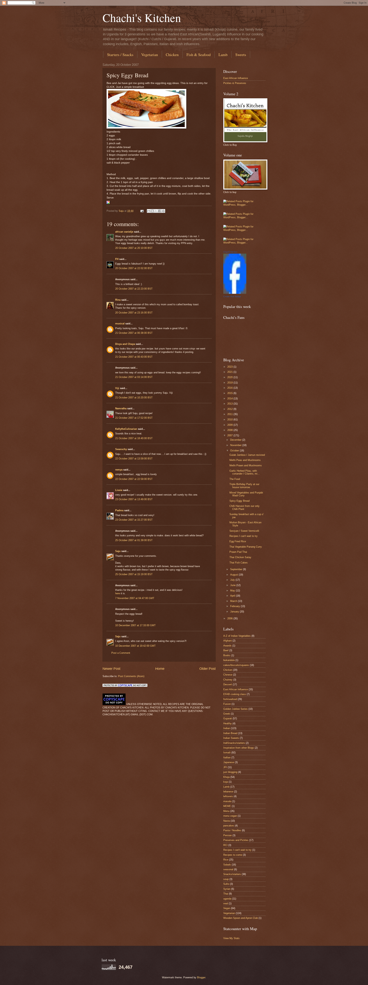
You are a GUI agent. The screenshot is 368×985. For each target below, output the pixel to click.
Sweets (240, 54)
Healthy (227, 723)
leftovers (228, 796)
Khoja (226, 777)
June (233, 585)
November (236, 445)
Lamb (223, 54)
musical (120, 323)
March (234, 601)
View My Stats (231, 938)
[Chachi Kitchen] (234, 292)
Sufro (226, 883)
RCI (225, 845)
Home (159, 669)
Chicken (172, 54)
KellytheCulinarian (126, 428)
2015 (230, 393)
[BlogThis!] (152, 211)
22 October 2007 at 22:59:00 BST (134, 479)
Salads (227, 864)
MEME (227, 806)
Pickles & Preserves (234, 83)
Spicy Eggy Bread (239, 500)
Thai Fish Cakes (238, 562)
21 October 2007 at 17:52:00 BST (134, 417)
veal (225, 903)
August (234, 574)
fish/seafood (230, 699)
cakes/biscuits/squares (236, 665)
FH (116, 259)
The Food (234, 479)
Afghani (227, 640)
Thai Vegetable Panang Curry (245, 546)
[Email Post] (142, 210)
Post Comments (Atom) (131, 676)
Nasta (226, 820)
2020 (230, 377)
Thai (225, 893)
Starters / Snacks (120, 54)
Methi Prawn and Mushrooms (245, 465)
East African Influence (235, 78)
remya (118, 469)
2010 (230, 419)
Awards (227, 645)
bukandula (229, 660)
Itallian (227, 757)
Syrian (226, 888)
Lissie (118, 490)
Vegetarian (149, 54)
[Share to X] (156, 211)
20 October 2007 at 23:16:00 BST (134, 312)
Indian (226, 728)
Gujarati (227, 718)
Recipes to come (232, 854)
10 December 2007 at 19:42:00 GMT (135, 645)
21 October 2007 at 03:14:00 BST (134, 377)
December (236, 439)
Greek (226, 713)
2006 (230, 618)
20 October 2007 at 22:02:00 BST (134, 268)
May (233, 590)
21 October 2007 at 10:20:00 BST (134, 397)
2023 (230, 366)
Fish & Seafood (198, 54)
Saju (118, 551)
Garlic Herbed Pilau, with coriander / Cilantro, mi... (244, 472)
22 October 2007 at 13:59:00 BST (134, 458)
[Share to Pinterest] (163, 211)
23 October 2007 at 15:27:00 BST (134, 519)
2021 (230, 371)
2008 (230, 430)
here (117, 593)
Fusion (227, 704)
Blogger (201, 977)
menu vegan (230, 815)
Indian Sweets (231, 738)
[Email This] (149, 211)
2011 (230, 414)
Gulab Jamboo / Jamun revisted (247, 454)
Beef (225, 650)
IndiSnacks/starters (234, 743)
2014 (230, 398)
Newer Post (111, 669)
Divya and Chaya (125, 344)
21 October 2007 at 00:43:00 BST (134, 356)
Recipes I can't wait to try (243, 536)
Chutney (227, 679)
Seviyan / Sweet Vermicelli (244, 530)
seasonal (228, 869)
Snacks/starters (232, 874)
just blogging (230, 772)
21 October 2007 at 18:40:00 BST (134, 438)
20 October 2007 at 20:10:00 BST (134, 248)
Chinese (227, 674)
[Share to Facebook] (160, 211)
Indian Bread (230, 733)
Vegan (226, 908)
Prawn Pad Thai (238, 551)
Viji (117, 388)
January (235, 611)
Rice (225, 859)
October (235, 450)
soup (226, 879)
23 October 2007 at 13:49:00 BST (134, 499)
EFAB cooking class (234, 694)
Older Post (207, 669)
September (236, 569)
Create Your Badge (232, 296)
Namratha (121, 408)
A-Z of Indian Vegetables (237, 635)
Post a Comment (120, 652)
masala (227, 801)
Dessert (227, 684)
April (233, 595)
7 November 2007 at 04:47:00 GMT (134, 598)
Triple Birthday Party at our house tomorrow (244, 485)
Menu (226, 811)
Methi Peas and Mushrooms (245, 460)
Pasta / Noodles (232, 830)
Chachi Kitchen (230, 252)
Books (226, 655)
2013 (230, 403)
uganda (227, 898)
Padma (119, 510)
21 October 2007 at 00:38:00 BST (134, 332)
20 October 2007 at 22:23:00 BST (134, 288)
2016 (230, 387)
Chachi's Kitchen (142, 17)
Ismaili (227, 752)
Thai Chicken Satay (240, 557)
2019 (230, 382)
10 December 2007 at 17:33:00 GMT (135, 625)
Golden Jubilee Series (235, 708)
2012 (230, 409)
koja (225, 781)
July (233, 579)
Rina (118, 299)
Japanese (228, 762)
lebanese (228, 791)
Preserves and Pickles (235, 840)
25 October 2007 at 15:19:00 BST (134, 574)
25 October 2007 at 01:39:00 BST (134, 540)
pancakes (228, 825)
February (235, 606)
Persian (227, 835)
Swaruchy (121, 449)
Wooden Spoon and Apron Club (240, 918)
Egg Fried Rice (237, 541)
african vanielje (124, 231)
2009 (230, 424)
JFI (225, 767)
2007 (230, 435)
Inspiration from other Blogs (238, 747)
